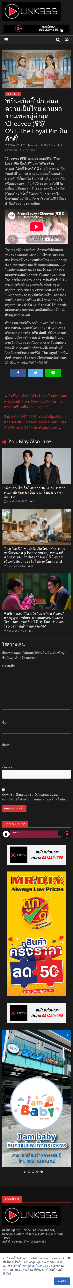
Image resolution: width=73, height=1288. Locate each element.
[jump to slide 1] (29, 992)
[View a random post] (66, 40)
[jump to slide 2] (33, 992)
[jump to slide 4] (41, 992)
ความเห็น (8, 665)
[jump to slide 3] (37, 992)
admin (35, 145)
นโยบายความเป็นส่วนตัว (33, 1266)
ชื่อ (5, 722)
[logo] (31, 1208)
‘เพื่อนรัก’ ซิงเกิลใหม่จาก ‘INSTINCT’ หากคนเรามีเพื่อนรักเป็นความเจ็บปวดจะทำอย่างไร (34, 492)
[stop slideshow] (45, 992)
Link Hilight (13, 94)
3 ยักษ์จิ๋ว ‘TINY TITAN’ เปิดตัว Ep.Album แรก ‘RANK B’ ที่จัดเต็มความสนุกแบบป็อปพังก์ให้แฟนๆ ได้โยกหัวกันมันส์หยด (35, 422)
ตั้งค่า (9, 1273)
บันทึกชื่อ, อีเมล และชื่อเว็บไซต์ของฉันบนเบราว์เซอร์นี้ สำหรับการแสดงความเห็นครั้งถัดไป (35, 796)
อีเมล (7, 745)
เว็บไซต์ (7, 767)
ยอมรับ (62, 1281)
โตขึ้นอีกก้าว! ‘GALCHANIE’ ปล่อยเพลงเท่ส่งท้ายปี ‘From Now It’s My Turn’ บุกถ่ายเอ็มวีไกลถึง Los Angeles (35, 401)
